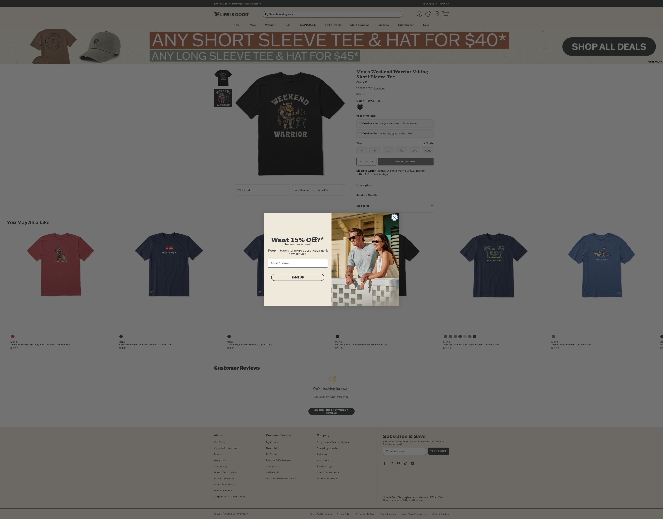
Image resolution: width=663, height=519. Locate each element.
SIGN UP (297, 277)
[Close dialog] (394, 217)
